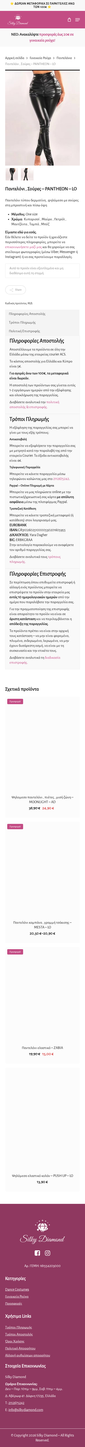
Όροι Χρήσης (14, 1341)
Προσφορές (13, 1303)
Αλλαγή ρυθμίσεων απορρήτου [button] (27, 1355)
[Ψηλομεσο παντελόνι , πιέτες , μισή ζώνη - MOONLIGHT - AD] (42, 743)
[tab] (42, 314)
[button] (77, 20)
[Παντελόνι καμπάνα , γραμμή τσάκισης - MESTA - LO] (42, 868)
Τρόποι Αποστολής (19, 1334)
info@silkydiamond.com (25, 1410)
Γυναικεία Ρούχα (40, 58)
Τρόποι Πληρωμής (22, 322)
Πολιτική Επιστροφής (24, 331)
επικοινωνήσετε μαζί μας (23, 247)
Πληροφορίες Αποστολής (27, 314)
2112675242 (61, 479)
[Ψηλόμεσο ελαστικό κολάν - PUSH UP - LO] (42, 1118)
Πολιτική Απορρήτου (20, 1348)
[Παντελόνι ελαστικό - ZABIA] (42, 993)
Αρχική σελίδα (14, 58)
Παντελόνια (64, 58)
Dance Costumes (17, 1289)
